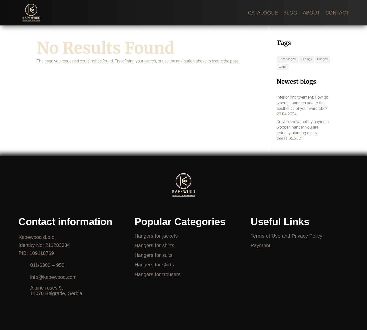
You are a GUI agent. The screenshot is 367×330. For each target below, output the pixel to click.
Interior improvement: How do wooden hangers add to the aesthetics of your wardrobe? (302, 103)
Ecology (306, 59)
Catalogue (263, 12)
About (311, 12)
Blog (290, 12)
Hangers (322, 59)
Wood (283, 67)
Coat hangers (287, 59)
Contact (337, 12)
